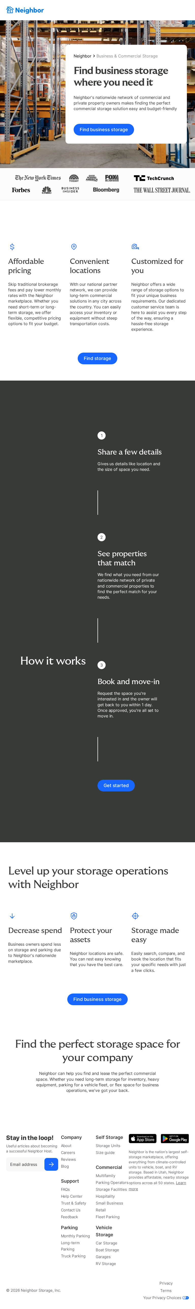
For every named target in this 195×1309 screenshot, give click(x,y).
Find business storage (104, 129)
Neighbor (82, 55)
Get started (116, 785)
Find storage (97, 358)
